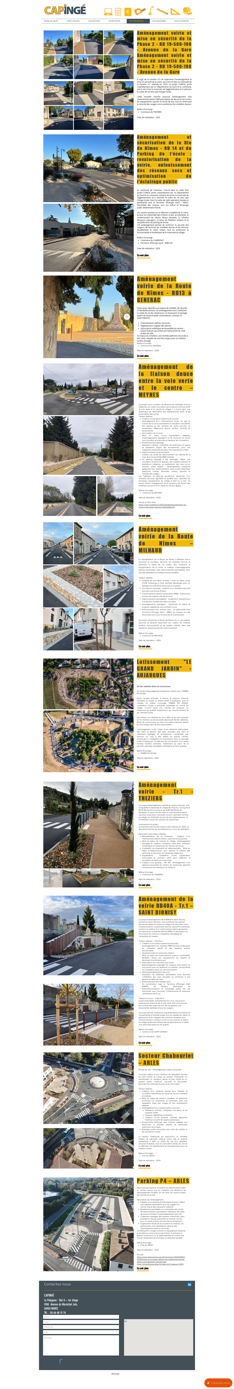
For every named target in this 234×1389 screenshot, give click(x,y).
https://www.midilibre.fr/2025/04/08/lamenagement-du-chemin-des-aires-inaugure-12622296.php (163, 506)
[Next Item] (127, 317)
